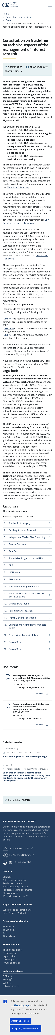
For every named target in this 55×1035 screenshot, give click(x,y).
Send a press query (12, 883)
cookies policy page (20, 1005)
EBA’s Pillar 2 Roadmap (18, 187)
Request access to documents (17, 889)
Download (39, 693)
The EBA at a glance (13, 949)
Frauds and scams (11, 962)
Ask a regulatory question (16, 886)
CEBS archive (9, 985)
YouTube (10, 936)
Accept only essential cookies (25, 1028)
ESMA (5, 979)
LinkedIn (10, 929)
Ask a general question (14, 880)
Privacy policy (9, 953)
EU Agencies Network (20, 854)
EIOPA (6, 976)
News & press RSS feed (14, 913)
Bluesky (10, 926)
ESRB (5, 982)
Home (6, 13)
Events (9, 20)
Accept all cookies (20, 1021)
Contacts (7, 876)
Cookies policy (10, 959)
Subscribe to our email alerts (17, 909)
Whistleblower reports (14, 896)
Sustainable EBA (23, 862)
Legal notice (9, 956)
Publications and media (17, 17)
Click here (9, 318)
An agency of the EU (19, 848)
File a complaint (10, 893)
